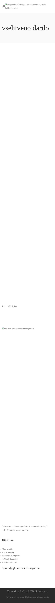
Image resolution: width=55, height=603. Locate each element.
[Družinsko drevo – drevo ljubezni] (27, 136)
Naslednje (13, 306)
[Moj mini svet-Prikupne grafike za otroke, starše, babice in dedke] (28, 6)
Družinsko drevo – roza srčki (27, 290)
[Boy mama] (27, 72)
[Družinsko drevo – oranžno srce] (27, 221)
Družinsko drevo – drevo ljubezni (27, 142)
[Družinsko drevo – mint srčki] (27, 179)
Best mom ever (27, 57)
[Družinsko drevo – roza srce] (27, 264)
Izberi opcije (48, 96)
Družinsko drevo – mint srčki (27, 184)
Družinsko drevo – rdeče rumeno (27, 248)
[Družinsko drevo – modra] (27, 200)
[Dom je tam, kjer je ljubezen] (27, 94)
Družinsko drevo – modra (27, 205)
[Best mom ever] (27, 51)
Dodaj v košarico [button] (48, 54)
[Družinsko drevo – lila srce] (27, 157)
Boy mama (27, 78)
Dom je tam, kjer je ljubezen (27, 99)
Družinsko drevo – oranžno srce (27, 227)
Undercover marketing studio (37, 597)
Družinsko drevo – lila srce (27, 163)
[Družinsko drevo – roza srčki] (27, 285)
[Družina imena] (27, 115)
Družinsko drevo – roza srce (27, 269)
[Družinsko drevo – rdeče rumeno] (27, 242)
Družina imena (27, 120)
